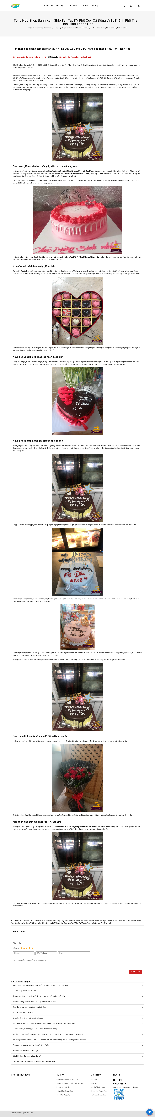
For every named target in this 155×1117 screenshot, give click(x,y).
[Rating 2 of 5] (24, 948)
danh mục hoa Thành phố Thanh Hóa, (77, 923)
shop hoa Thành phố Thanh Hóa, (72, 921)
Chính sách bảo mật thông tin (68, 1079)
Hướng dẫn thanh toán (99, 1091)
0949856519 (53, 57)
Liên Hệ (95, 6)
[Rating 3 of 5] (26, 948)
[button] (131, 6)
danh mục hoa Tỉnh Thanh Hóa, (101, 923)
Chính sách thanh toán (65, 1091)
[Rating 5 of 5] (32, 948)
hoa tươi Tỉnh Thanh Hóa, (51, 921)
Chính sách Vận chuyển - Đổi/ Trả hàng (70, 1083)
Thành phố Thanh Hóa (43, 28)
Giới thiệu (60, 6)
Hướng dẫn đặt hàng (64, 1087)
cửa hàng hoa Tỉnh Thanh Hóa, (52, 923)
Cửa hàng (85, 6)
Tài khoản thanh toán (99, 1095)
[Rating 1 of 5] (21, 948)
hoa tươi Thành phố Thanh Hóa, (30, 921)
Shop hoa (94, 1083)
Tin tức (29, 28)
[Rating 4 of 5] (29, 948)
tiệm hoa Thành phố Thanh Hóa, (114, 921)
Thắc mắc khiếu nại (63, 1095)
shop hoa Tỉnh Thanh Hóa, (93, 921)
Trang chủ (48, 6)
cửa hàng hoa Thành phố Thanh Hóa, (28, 923)
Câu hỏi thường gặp (98, 1087)
